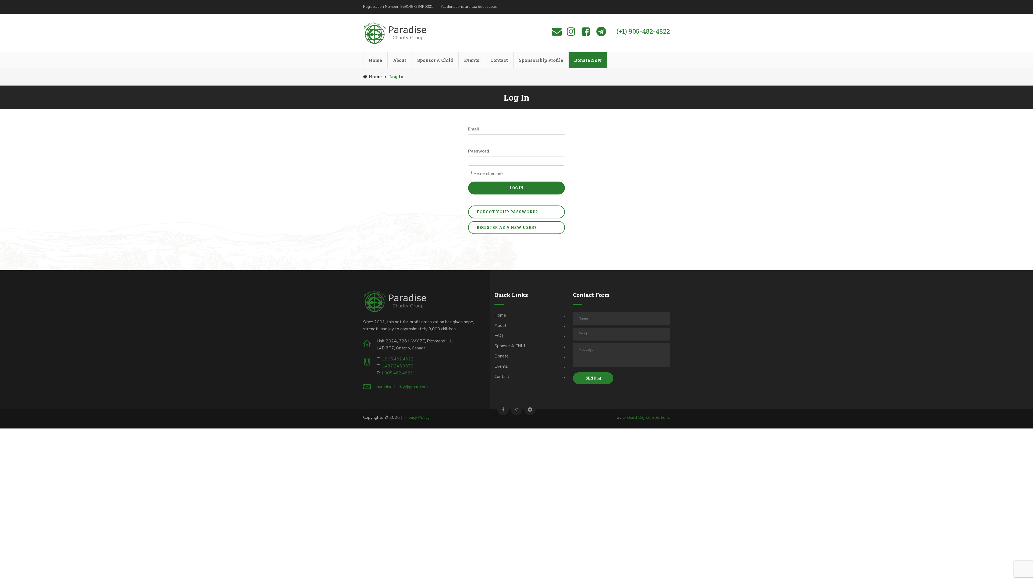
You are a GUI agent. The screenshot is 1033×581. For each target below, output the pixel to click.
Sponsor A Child (435, 60)
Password (478, 151)
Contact (499, 60)
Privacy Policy (417, 417)
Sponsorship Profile (541, 60)
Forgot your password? (507, 211)
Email (473, 129)
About (399, 60)
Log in (516, 187)
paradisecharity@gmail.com (402, 387)
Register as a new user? (507, 227)
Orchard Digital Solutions (646, 417)
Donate (501, 356)
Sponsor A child (509, 346)
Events (471, 60)
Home (375, 60)
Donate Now (588, 60)
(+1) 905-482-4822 (643, 31)
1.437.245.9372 (397, 366)
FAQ (498, 336)
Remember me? (488, 173)
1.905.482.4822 (397, 359)
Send (591, 378)
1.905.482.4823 (397, 373)
